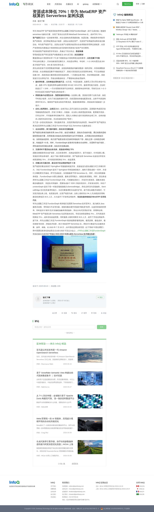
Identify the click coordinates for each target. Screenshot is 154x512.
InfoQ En (142, 486)
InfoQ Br (141, 494)
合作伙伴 (53, 491)
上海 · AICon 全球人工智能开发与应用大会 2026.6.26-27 (113, 489)
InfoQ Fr (141, 491)
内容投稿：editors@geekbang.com (73, 486)
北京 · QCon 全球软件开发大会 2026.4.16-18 (109, 486)
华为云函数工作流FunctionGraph (92, 230)
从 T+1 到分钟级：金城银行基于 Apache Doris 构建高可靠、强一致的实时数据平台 (55, 397)
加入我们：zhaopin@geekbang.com (73, 494)
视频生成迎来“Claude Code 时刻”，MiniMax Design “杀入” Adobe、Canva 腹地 (128, 28)
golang (85, 4)
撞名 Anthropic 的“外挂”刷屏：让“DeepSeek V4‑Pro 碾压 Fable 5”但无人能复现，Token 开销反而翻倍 (129, 40)
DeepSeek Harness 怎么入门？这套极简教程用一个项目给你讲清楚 (129, 69)
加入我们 (53, 494)
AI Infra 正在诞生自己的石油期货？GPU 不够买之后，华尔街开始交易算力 (129, 55)
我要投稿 (53, 489)
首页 (49, 4)
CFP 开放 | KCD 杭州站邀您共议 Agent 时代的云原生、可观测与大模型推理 (129, 47)
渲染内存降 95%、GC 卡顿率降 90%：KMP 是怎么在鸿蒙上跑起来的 (129, 62)
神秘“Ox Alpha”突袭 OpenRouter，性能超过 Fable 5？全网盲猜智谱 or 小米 (129, 21)
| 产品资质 (127, 508)
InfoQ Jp (141, 489)
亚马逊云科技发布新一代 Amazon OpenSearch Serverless (52, 351)
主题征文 (69, 4)
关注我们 (53, 497)
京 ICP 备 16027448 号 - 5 (91, 508)
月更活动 (58, 4)
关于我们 (53, 486)
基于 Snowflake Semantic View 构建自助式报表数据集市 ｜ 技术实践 (55, 374)
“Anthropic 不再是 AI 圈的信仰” (127, 34)
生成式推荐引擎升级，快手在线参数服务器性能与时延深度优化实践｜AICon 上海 (55, 442)
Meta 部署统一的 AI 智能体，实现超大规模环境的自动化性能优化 (55, 420)
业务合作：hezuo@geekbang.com (72, 489)
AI (78, 4)
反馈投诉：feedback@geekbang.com (73, 491)
